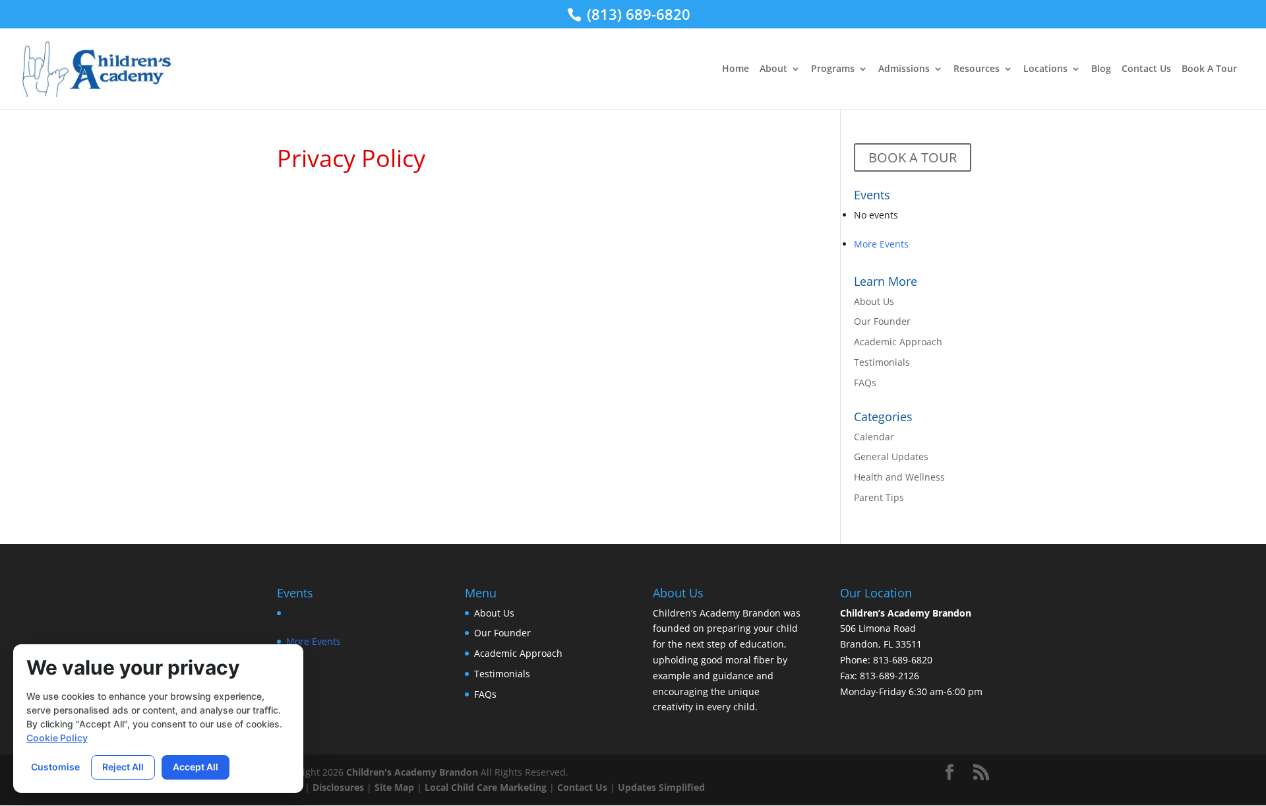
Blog (1101, 69)
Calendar (874, 436)
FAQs (865, 382)
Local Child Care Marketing (486, 787)
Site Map (394, 787)
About (773, 69)
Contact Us (1146, 69)
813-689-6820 (902, 660)
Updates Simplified (661, 787)
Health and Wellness (899, 477)
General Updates (891, 456)
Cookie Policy (57, 737)
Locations (1045, 69)
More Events (881, 244)
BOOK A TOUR (912, 157)
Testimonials (882, 362)
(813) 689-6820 (636, 14)
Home (735, 69)
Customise (55, 766)
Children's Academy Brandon (412, 772)
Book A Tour (1209, 69)
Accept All (195, 766)
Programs (833, 69)
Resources (976, 69)
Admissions (904, 69)
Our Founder (882, 321)
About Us (874, 301)
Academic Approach (898, 341)
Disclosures (338, 787)
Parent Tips (879, 497)
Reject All (123, 766)
